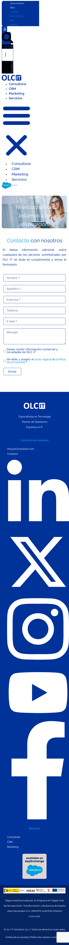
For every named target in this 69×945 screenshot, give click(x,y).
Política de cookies (40, 937)
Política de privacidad (17, 937)
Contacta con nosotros (34, 440)
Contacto (14, 12)
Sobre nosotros (17, 3)
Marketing (16, 93)
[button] (7, 38)
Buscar (8, 46)
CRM (12, 89)
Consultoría (17, 84)
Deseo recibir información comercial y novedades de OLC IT (32, 350)
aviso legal (42, 359)
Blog (12, 7)
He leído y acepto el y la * (36, 360)
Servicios (15, 98)
